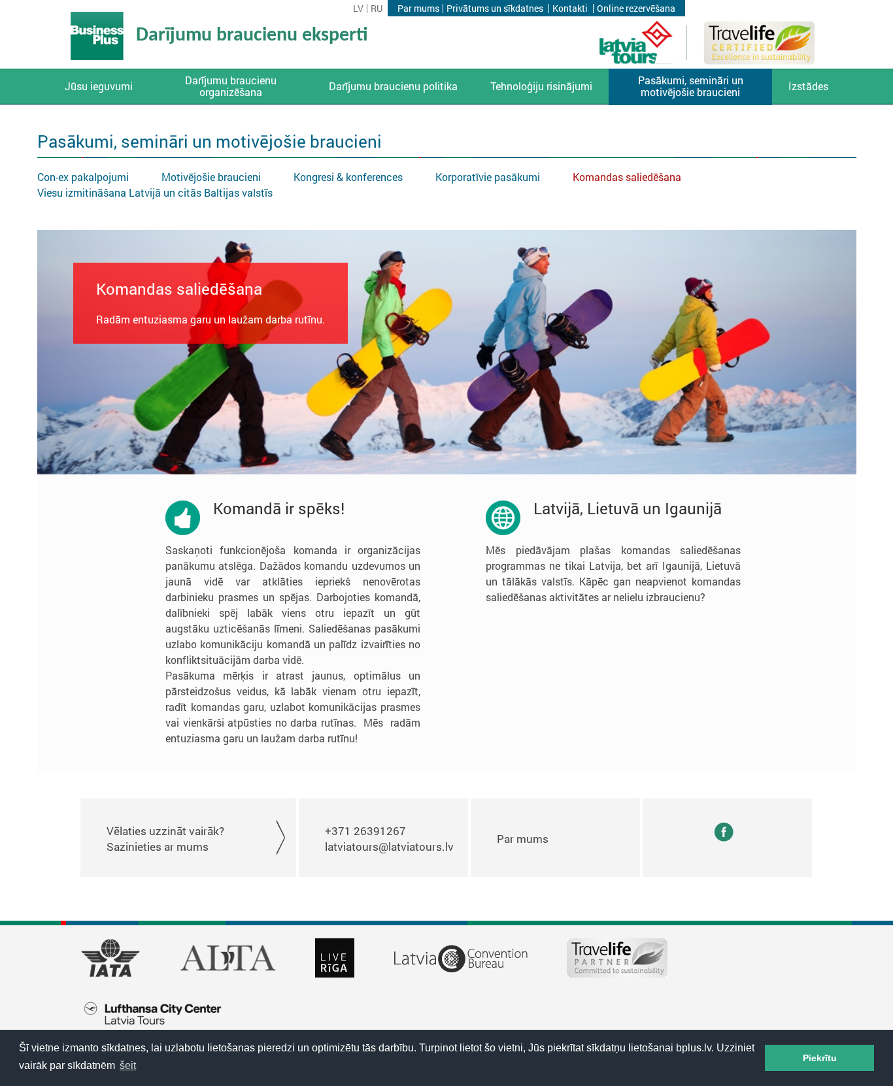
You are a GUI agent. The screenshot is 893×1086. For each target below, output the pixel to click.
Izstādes (808, 86)
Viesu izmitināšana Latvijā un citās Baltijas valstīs (155, 192)
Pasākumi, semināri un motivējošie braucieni (690, 86)
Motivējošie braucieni (211, 177)
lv (358, 8)
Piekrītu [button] (820, 1058)
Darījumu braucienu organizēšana (231, 86)
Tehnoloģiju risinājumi (541, 86)
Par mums (418, 8)
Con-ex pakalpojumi (83, 177)
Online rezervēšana (636, 8)
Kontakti (570, 8)
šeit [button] (128, 1065)
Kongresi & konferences (348, 177)
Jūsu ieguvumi (99, 86)
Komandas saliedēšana (627, 177)
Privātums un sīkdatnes (494, 8)
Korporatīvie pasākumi (487, 177)
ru (376, 8)
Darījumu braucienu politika (393, 86)
